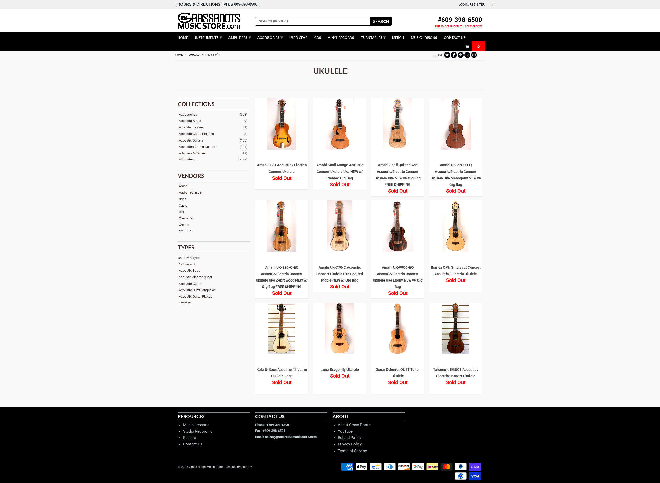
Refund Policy (349, 437)
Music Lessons (196, 425)
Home (183, 38)
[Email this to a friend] (474, 55)
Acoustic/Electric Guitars (197, 147)
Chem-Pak (186, 218)
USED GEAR (298, 38)
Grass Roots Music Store (206, 467)
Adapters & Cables (192, 153)
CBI (181, 212)
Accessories (188, 114)
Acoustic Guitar (190, 284)
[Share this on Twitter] (447, 55)
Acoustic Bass (189, 271)
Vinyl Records (341, 38)
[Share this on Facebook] (454, 55)
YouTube (345, 431)
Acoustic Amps (190, 121)
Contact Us (192, 444)
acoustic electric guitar (195, 277)
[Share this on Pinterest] (461, 55)
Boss (182, 199)
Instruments (208, 37)
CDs (317, 38)
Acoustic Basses (191, 127)
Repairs (189, 437)
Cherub (184, 225)
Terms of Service (352, 451)
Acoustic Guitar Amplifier (197, 290)
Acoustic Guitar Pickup (195, 296)
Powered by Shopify (238, 467)
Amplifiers (239, 37)
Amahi (183, 186)
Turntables (373, 37)
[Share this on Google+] (467, 55)
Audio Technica (190, 192)
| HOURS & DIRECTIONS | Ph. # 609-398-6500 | (217, 4)
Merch (398, 38)
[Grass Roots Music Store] (214, 21)
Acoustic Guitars (191, 140)
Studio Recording (197, 431)
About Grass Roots (354, 425)
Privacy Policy (350, 444)
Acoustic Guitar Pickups (196, 134)
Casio (183, 205)
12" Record (187, 264)
